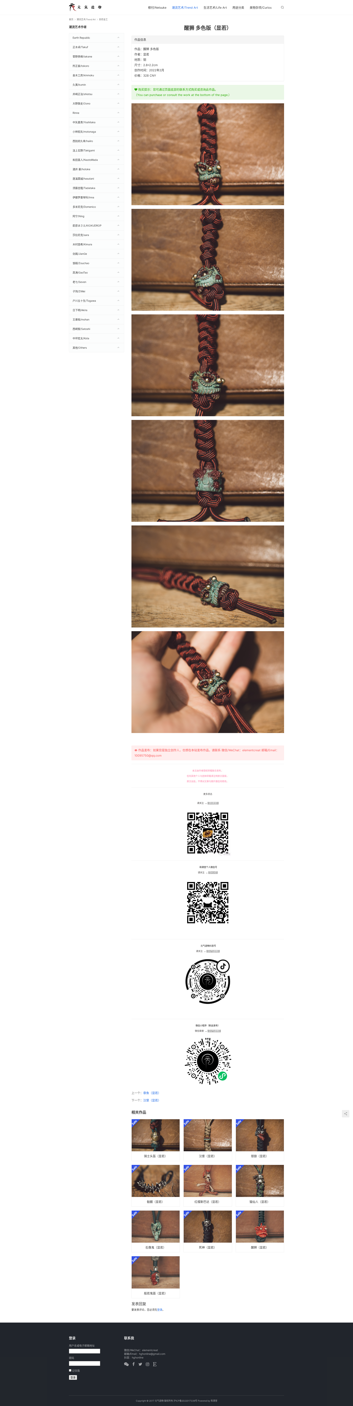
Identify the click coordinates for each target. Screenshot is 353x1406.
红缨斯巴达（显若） (208, 1202)
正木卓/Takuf (80, 47)
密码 (71, 1357)
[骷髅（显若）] (156, 1186)
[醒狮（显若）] (260, 1231)
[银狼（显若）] (260, 1140)
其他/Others (80, 347)
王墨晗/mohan (81, 319)
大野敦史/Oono (81, 103)
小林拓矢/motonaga (84, 131)
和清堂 (214, 1400)
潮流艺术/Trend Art (185, 7)
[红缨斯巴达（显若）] (208, 1186)
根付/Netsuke (157, 7)
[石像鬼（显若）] (156, 1231)
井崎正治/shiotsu (82, 94)
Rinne (76, 112)
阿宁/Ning (78, 216)
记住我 (76, 1370)
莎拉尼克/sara (81, 234)
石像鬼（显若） (155, 1247)
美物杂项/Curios (261, 7)
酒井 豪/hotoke (81, 169)
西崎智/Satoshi (81, 328)
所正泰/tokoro (81, 65)
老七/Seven (79, 281)
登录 (159, 1309)
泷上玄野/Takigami (84, 150)
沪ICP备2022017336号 (185, 1400)
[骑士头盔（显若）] (156, 1140)
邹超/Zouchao (81, 263)
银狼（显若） (260, 1156)
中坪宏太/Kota (81, 338)
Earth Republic (81, 37)
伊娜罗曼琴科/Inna (83, 197)
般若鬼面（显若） (155, 1293)
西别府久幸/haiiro (83, 141)
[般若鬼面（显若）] (156, 1277)
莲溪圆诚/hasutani (83, 178)
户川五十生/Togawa (84, 300)
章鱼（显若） (152, 1093)
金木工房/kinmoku (83, 75)
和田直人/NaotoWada (85, 159)
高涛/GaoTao (80, 272)
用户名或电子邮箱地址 (82, 1345)
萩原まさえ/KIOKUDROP (87, 225)
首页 (71, 19)
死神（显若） (208, 1247)
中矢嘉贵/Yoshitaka (84, 122)
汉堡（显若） (152, 1100)
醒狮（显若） (260, 1247)
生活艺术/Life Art (215, 7)
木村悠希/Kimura (82, 244)
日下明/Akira (80, 310)
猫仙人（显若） (259, 1202)
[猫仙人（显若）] (260, 1186)
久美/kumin (79, 84)
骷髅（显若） (156, 1202)
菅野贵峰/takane (82, 56)
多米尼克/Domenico (84, 206)
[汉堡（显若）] (208, 1140)
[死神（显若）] (208, 1231)
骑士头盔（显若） (155, 1156)
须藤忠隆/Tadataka (84, 188)
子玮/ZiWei (79, 291)
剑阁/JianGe (80, 253)
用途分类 (238, 7)
